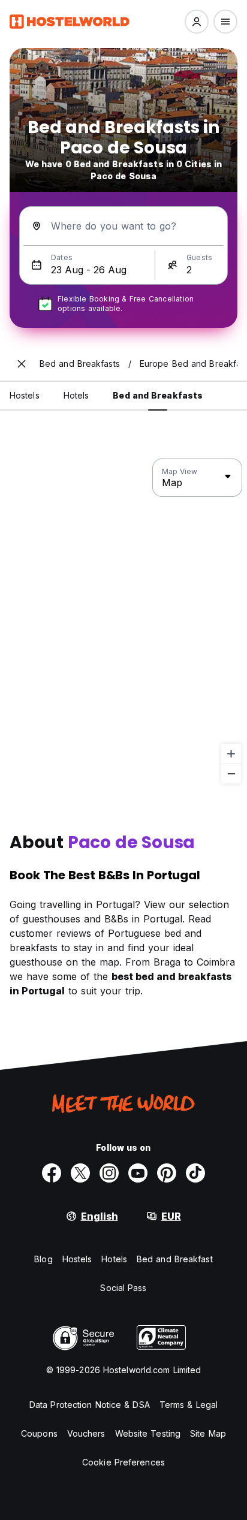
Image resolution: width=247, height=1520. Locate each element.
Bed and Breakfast (175, 1259)
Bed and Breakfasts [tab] (158, 395)
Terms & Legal (188, 1405)
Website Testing (148, 1433)
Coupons (39, 1433)
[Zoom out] (231, 773)
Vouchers (86, 1433)
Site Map (208, 1433)
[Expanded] (21, 363)
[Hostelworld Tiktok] (195, 1173)
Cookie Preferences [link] (123, 1462)
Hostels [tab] (25, 395)
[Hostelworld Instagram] (109, 1173)
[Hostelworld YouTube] (137, 1173)
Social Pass (123, 1288)
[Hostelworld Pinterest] (166, 1173)
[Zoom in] (231, 754)
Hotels (114, 1259)
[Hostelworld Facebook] (51, 1173)
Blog (43, 1259)
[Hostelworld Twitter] (80, 1173)
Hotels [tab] (76, 395)
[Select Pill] (197, 22)
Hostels (77, 1259)
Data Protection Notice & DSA (89, 1405)
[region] (123, 621)
